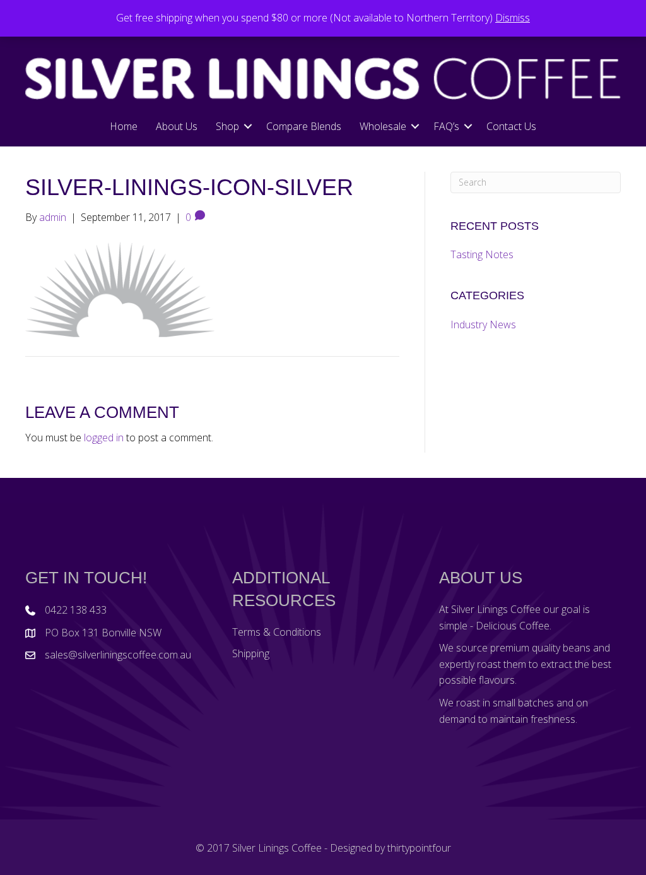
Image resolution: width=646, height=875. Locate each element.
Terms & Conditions (276, 632)
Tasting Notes (482, 254)
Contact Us (511, 126)
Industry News (483, 324)
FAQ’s (446, 126)
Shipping (250, 653)
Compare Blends (303, 126)
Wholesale (383, 126)
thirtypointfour (419, 848)
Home (124, 126)
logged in (104, 437)
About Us (176, 126)
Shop (227, 126)
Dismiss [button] (512, 18)
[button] (248, 126)
